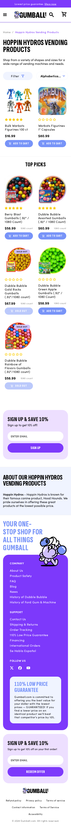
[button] (7, 15)
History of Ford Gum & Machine (33, 602)
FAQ (13, 581)
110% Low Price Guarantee (29, 635)
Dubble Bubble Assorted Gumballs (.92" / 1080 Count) (52, 217)
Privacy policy (34, 800)
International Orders (25, 645)
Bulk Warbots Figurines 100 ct (16, 127)
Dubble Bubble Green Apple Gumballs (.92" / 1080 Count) (50, 290)
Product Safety (21, 576)
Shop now (50, 4)
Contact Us (18, 619)
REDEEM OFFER (35, 772)
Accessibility (36, 814)
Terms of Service (49, 807)
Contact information (23, 807)
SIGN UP (35, 448)
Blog (13, 586)
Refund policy (13, 800)
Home (7, 32)
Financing (17, 640)
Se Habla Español (23, 651)
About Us (16, 570)
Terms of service (55, 800)
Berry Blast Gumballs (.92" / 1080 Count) (17, 217)
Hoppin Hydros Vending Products (37, 32)
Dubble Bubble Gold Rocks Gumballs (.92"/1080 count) (17, 291)
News (14, 591)
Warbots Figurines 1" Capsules (51, 127)
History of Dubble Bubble (28, 597)
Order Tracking (21, 629)
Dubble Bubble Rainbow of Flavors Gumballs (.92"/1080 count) (18, 365)
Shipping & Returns (24, 624)
